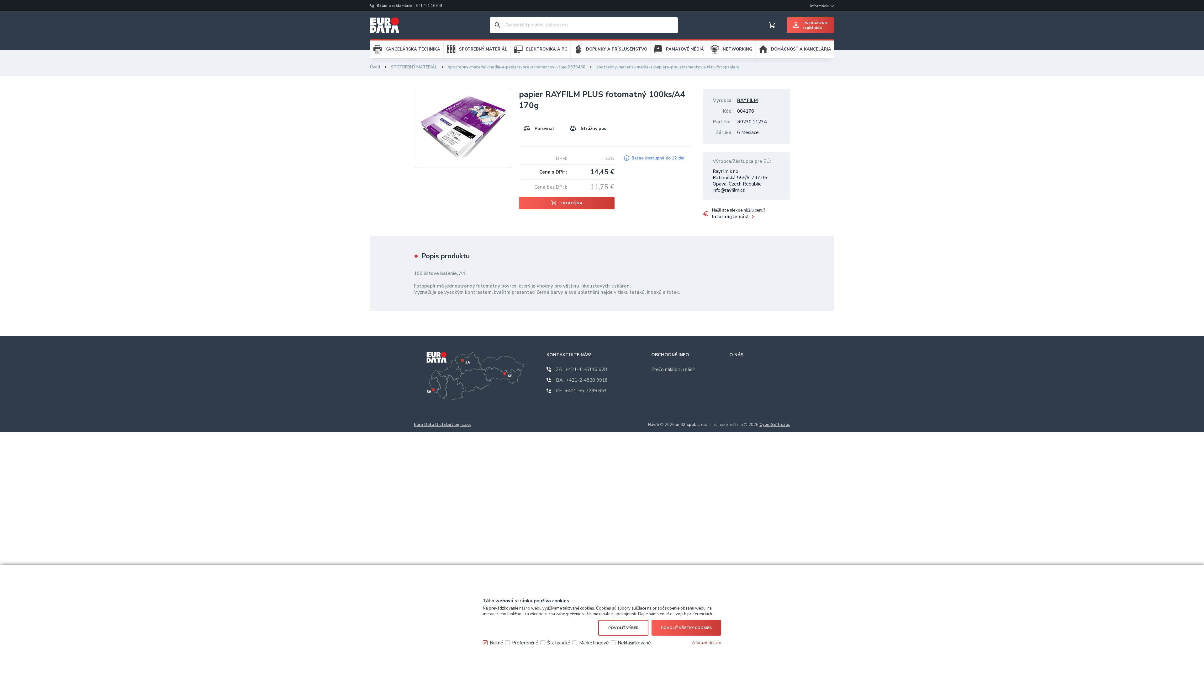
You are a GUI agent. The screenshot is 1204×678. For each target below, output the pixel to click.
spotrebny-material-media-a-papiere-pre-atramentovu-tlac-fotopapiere (668, 67)
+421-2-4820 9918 (582, 380)
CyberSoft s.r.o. (774, 425)
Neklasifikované (634, 643)
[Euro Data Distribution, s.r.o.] (384, 25)
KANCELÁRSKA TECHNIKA (412, 49)
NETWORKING (737, 49)
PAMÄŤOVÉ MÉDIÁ (685, 49)
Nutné (496, 643)
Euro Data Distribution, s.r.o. (442, 425)
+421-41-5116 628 (581, 369)
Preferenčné (525, 643)
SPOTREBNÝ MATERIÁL (483, 49)
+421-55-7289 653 (581, 391)
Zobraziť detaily (706, 643)
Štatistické (558, 643)
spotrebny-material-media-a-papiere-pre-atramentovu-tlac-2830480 (516, 67)
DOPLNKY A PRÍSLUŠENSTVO (616, 49)
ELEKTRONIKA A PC (546, 49)
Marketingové (594, 643)
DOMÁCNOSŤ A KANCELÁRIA (801, 49)
